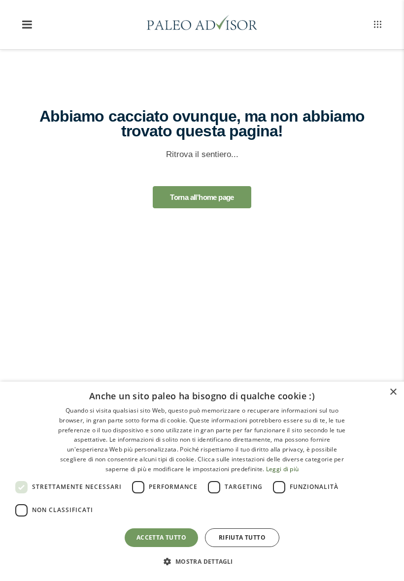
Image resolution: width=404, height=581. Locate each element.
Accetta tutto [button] (161, 537)
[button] (202, 561)
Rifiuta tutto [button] (242, 537)
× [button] (393, 392)
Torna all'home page (202, 197)
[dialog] (202, 481)
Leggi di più (282, 469)
